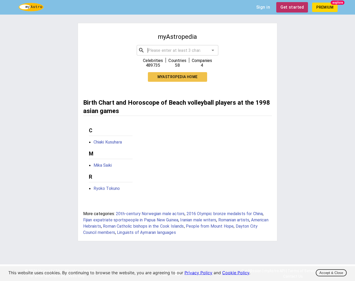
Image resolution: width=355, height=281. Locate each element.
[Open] (212, 50)
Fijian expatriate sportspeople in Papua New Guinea (131, 219)
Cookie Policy (235, 272)
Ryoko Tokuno (107, 188)
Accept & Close (331, 273)
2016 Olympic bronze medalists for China (225, 213)
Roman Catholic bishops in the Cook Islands (143, 226)
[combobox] (178, 50)
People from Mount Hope (210, 226)
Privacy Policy (198, 272)
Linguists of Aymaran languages (146, 232)
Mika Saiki (103, 165)
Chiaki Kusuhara (108, 142)
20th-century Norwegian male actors (150, 213)
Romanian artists (233, 219)
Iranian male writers (198, 219)
